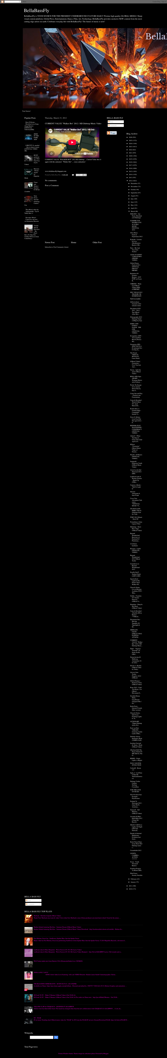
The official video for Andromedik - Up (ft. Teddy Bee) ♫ (31, 211)
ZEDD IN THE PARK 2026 (36, 137)
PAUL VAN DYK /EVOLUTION (135, 764)
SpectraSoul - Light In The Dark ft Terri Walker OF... (135, 581)
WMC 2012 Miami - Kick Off (136, 518)
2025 (130, 140)
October (133, 189)
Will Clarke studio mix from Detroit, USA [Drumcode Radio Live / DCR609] (58, 961)
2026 (130, 137)
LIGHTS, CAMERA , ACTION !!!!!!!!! (134, 856)
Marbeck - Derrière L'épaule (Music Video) (47, 916)
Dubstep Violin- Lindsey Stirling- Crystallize (135, 784)
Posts (111, 122)
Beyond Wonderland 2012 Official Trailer (135, 558)
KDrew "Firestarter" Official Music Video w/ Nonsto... (135, 448)
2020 (130, 156)
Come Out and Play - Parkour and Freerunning (136, 395)
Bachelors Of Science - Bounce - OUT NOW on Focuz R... (136, 277)
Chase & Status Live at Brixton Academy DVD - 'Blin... (136, 590)
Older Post (97, 242)
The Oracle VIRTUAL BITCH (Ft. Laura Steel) (135, 355)
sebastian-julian (90, 1053)
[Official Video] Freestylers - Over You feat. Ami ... (135, 364)
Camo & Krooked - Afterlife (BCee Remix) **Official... (136, 614)
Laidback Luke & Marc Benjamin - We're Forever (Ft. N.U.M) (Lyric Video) (58, 950)
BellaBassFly (36, 10)
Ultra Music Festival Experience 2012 (136, 234)
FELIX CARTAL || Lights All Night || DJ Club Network (136, 827)
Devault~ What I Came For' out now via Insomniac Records (31, 219)
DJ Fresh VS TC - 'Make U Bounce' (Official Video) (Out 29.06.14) (55, 995)
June (132, 202)
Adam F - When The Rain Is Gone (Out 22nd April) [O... (136, 438)
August (133, 196)
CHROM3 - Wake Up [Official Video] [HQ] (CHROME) (135, 286)
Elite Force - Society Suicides (136, 874)
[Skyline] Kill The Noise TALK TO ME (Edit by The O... (136, 752)
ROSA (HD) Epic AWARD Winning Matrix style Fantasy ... (136, 379)
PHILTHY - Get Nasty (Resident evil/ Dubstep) (136, 216)
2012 (130, 181)
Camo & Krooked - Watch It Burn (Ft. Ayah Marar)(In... (136, 403)
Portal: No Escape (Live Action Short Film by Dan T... (135, 387)
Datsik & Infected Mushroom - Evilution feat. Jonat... (135, 836)
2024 (130, 143)
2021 (130, 153)
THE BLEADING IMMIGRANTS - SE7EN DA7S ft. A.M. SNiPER (55, 984)
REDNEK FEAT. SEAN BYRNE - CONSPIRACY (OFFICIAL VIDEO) (136, 429)
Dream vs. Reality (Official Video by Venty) (135, 667)
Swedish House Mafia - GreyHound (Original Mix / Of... (136, 699)
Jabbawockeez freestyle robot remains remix (135, 304)
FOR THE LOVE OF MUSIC (135, 791)
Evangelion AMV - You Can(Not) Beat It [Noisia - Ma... (136, 338)
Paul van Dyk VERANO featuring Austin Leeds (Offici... (136, 731)
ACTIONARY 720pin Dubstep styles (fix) (136, 723)
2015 (130, 171)
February (134, 879)
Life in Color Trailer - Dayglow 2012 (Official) (135, 675)
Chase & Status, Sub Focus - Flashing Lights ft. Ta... (136, 715)
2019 (130, 159)
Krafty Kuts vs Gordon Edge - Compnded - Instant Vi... (135, 411)
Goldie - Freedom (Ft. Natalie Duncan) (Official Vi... (135, 598)
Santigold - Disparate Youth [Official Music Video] (136, 464)
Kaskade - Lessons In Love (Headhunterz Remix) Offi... (136, 242)
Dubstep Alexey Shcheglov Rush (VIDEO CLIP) (136, 738)
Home (73, 242)
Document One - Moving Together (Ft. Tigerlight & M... (135, 623)
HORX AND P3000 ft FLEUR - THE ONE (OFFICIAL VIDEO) (135, 328)
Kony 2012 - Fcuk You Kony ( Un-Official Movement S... (136, 690)
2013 (130, 177)
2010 (130, 889)
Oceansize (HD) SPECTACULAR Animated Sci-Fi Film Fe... (136, 347)
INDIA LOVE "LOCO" (41, 972)
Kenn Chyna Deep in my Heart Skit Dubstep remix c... (136, 844)
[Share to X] (81, 175)
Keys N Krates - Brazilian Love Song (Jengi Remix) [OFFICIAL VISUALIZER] (31, 126)
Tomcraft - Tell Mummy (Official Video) (136, 811)
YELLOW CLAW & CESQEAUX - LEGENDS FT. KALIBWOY (54, 1006)
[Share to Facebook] (83, 175)
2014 (130, 174)
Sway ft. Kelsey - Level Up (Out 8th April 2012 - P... (136, 420)
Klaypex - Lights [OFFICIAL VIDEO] (135, 550)
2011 (130, 886)
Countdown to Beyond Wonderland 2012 (135, 566)
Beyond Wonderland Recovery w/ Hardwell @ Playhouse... (135, 537)
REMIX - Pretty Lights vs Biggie (136, 759)
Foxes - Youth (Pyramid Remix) (134, 863)
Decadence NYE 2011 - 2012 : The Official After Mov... (135, 311)
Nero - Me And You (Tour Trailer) (135, 250)
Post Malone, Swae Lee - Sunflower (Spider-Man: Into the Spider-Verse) (56, 938)
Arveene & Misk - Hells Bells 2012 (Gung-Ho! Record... (136, 819)
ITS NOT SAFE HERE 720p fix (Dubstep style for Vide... (135, 511)
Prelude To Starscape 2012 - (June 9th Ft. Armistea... (136, 804)
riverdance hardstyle (134, 545)
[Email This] (77, 175)
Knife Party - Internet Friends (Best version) (136, 708)
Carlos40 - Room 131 (135, 769)
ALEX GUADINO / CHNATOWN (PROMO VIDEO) (136, 257)
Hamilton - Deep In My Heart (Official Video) (136, 606)
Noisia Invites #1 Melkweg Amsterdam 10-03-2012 (136, 660)
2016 (130, 168)
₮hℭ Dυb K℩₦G (135, 299)
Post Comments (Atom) (61, 247)
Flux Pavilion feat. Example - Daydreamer (136, 796)
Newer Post (50, 242)
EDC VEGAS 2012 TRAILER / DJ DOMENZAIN (136, 294)
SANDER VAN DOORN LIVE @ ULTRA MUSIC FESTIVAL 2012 (135, 225)
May (132, 205)
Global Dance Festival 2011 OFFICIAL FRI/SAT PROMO (135, 267)
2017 (130, 165)
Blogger (105, 1053)
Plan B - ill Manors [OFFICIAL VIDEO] (136, 456)
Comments (113, 125)
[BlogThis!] (79, 175)
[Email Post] (72, 175)
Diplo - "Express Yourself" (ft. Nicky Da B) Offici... (135, 651)
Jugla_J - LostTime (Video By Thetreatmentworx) (136, 775)
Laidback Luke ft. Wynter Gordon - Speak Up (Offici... (136, 479)
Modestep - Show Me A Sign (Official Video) (136, 528)
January (133, 882)
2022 (130, 150)
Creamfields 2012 (135, 850)
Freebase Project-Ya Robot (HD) (136, 869)
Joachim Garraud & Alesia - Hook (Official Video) (136, 745)
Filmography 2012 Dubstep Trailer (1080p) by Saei (136, 319)
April (133, 208)
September (134, 193)
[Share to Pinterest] (85, 175)
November (134, 186)
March (133, 211)
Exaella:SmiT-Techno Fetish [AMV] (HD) (135, 574)
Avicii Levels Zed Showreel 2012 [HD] (135, 472)
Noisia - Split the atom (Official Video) (135, 371)
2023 (130, 147)
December (134, 183)
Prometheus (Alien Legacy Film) (136, 523)
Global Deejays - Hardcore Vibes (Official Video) (136, 682)
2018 (130, 162)
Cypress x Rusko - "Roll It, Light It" (136, 487)
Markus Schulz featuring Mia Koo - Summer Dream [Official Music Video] (57, 927)
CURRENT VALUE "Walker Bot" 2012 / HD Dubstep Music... (136, 643)
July (132, 199)
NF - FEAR (37, 1018)
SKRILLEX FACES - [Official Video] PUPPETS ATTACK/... (136, 633)
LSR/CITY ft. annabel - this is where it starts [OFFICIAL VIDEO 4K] (31, 148)
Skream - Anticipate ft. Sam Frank (135, 493)
